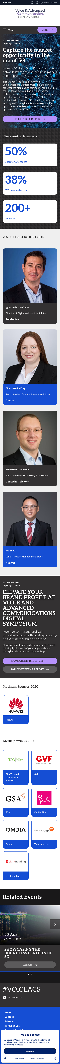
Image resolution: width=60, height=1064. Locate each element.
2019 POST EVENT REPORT (27, 669)
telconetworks (14, 997)
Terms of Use (12, 1025)
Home (8, 1012)
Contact (9, 1016)
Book (45, 29)
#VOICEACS (21, 990)
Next (55, 924)
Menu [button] (11, 30)
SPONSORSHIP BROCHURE (27, 660)
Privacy (9, 1021)
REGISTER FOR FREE (27, 119)
